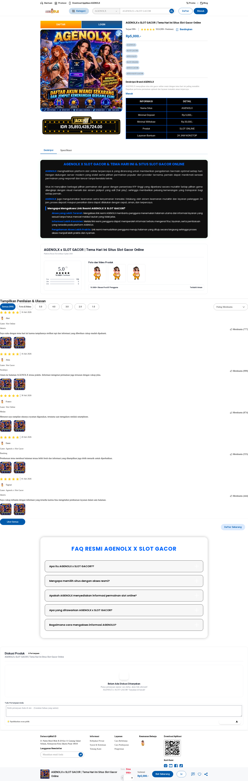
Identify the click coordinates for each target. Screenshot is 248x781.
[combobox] (231, 307)
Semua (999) (8, 307)
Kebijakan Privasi (97, 741)
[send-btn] (80, 754)
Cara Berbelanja (121, 741)
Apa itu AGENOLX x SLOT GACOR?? (71, 566)
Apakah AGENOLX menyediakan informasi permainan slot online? (93, 595)
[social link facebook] (176, 765)
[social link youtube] (171, 765)
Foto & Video (25, 307)
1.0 (93, 307)
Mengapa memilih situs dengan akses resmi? (79, 581)
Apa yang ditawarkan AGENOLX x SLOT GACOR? (80, 610)
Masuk (200, 11)
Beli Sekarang (163, 774)
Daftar (185, 11)
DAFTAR (60, 24)
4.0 (53, 307)
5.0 (40, 307)
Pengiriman (119, 749)
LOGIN (101, 24)
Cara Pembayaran (122, 745)
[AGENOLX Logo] (52, 11)
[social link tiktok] (181, 765)
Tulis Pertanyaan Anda (14, 703)
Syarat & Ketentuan (98, 745)
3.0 (67, 307)
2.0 (80, 307)
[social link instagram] (165, 765)
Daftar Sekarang (233, 527)
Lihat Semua (12, 522)
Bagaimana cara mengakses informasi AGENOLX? (82, 625)
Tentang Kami (95, 749)
